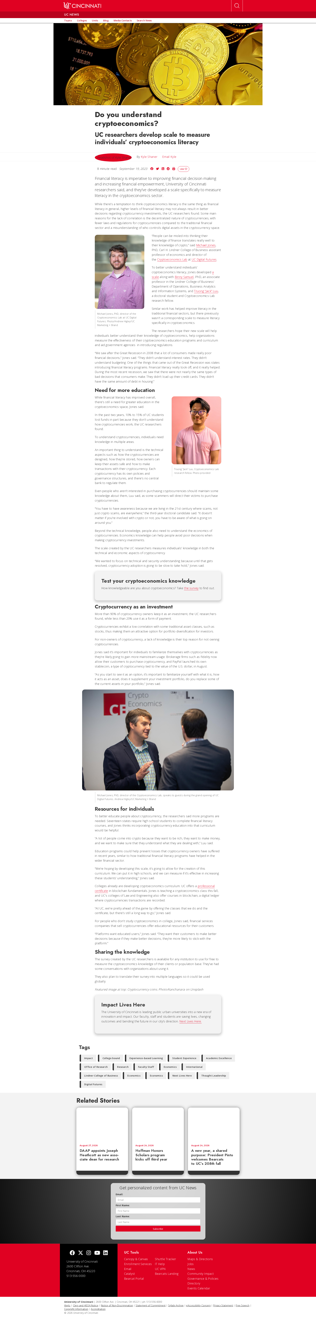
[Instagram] (88, 1253)
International (194, 1066)
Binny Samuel (184, 277)
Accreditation (98, 1309)
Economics (170, 1066)
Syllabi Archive (176, 1305)
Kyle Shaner (149, 157)
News (191, 1269)
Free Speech (242, 1305)
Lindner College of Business (101, 1075)
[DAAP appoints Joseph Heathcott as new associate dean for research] (102, 1124)
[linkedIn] (105, 1253)
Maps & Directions (200, 1259)
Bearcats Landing (167, 1274)
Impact (88, 1058)
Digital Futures (93, 1084)
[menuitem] (68, 20)
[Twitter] (80, 1253)
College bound (111, 1058)
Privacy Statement (223, 1305)
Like (182, 168)
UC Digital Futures (204, 259)
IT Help (160, 1264)
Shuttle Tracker (165, 1259)
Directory (193, 1283)
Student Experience (184, 1058)
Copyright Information (76, 1309)
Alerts (67, 1305)
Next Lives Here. (190, 1021)
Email (128, 1269)
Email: (119, 1194)
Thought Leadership (213, 1075)
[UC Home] (82, 6)
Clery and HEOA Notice (85, 1305)
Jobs (190, 1264)
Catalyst (129, 1274)
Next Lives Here (182, 1075)
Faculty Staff (146, 1066)
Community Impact (200, 1274)
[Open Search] (237, 6)
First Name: (123, 1205)
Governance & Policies (202, 1279)
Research (122, 1066)
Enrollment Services (138, 1264)
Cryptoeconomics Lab (172, 259)
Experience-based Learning (146, 1058)
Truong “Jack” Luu (206, 291)
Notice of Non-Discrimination (117, 1305)
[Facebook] (72, 1253)
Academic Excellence (219, 1058)
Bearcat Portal (134, 1279)
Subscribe (158, 1228)
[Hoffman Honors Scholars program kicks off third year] (158, 1124)
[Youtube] (97, 1253)
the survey (191, 588)
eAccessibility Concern (198, 1305)
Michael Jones (206, 245)
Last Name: (123, 1216)
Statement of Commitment (151, 1305)
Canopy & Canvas (136, 1259)
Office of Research (96, 1066)
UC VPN (160, 1269)
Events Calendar (198, 1288)
